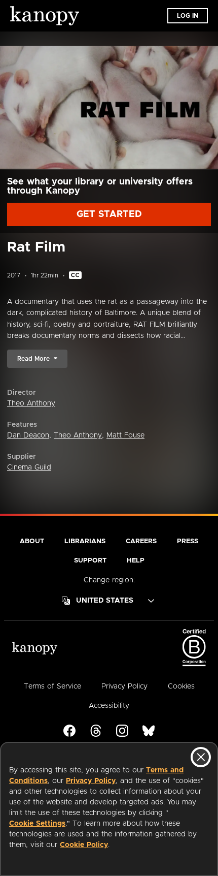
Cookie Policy (84, 845)
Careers (141, 541)
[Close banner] (201, 757)
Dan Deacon (28, 435)
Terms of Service (52, 686)
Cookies (181, 686)
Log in (187, 16)
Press (187, 541)
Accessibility (109, 705)
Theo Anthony (31, 403)
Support (90, 560)
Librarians (84, 541)
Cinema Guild (29, 467)
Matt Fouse (125, 435)
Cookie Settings (37, 823)
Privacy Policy (91, 781)
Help (135, 560)
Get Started (109, 214)
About (32, 541)
